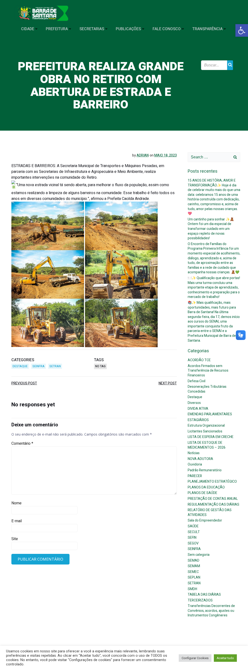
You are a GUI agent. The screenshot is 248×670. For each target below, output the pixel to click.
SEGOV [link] (193, 543)
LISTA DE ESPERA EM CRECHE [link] (210, 436)
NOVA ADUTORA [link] (200, 458)
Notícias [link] (194, 453)
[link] (241, 30)
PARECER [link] (195, 476)
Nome (16, 503)
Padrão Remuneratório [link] (205, 470)
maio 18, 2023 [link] (165, 155)
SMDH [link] (192, 589)
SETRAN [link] (55, 366)
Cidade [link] (27, 29)
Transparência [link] (207, 29)
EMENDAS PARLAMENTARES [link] (210, 414)
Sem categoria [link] (198, 554)
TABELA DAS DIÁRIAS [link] (204, 594)
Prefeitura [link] (57, 29)
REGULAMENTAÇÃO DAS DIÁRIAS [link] (213, 504)
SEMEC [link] (193, 571)
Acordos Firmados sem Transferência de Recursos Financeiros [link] (208, 370)
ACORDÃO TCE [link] (199, 360)
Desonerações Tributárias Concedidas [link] (207, 389)
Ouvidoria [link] (195, 464)
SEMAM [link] (194, 566)
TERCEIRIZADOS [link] (200, 600)
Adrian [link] (143, 155)
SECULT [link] (194, 532)
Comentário (22, 443)
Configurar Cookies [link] (195, 658)
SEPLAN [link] (194, 577)
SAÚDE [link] (193, 526)
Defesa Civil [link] (196, 381)
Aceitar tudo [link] (225, 658)
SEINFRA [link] (38, 366)
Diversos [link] (194, 402)
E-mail (16, 521)
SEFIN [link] (192, 537)
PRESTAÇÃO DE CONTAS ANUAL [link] (213, 498)
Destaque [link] (20, 366)
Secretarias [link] (91, 29)
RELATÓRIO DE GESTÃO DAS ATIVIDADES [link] (210, 512)
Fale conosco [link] (167, 29)
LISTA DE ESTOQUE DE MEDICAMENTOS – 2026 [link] (206, 445)
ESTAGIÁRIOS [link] (198, 420)
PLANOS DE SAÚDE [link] (202, 492)
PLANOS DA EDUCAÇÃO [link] (206, 487)
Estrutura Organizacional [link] (206, 425)
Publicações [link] (128, 29)
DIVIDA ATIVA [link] (198, 408)
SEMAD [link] (193, 560)
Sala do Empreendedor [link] (205, 520)
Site (14, 539)
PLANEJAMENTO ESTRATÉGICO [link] (212, 481)
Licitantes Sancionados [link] (205, 431)
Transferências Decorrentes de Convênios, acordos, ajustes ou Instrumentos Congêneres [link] (211, 610)
